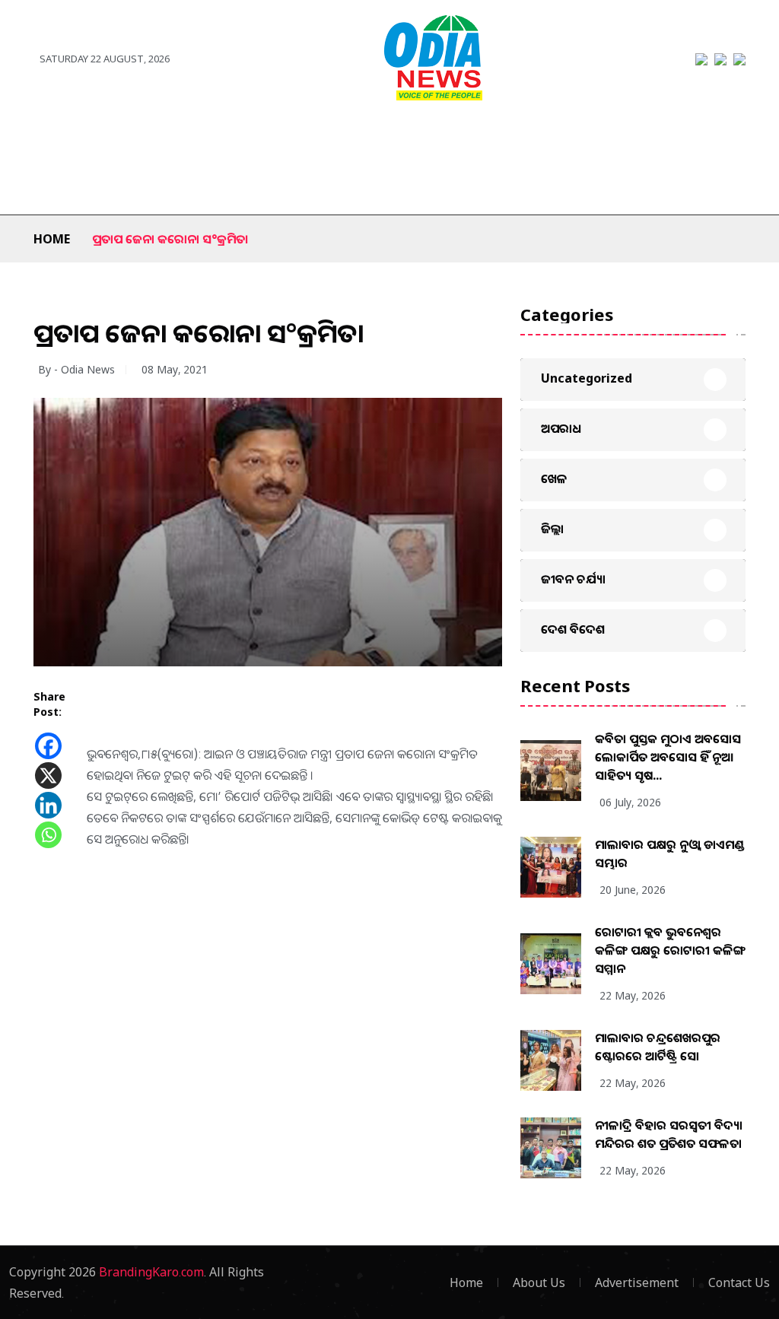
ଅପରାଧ (600, 138)
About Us (539, 1282)
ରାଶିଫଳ (65, 184)
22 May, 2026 (632, 995)
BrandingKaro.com (151, 1271)
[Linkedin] (48, 805)
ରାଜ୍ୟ (46, 138)
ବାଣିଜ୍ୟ (435, 138)
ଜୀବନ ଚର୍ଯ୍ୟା (674, 138)
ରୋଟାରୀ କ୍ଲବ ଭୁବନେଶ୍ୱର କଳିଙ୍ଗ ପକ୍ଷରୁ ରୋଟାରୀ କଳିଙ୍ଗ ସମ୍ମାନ (670, 950)
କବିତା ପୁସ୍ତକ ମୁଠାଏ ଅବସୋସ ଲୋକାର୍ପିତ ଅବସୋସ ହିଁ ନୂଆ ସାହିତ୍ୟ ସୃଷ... (668, 756)
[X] (48, 775)
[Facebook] (48, 746)
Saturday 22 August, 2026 (105, 58)
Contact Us (739, 1282)
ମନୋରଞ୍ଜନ (365, 138)
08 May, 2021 (174, 369)
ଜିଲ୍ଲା (95, 138)
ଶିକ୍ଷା (121, 184)
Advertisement (637, 1282)
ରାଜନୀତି (240, 138)
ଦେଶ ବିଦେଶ (162, 138)
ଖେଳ (299, 138)
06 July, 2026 (630, 802)
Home (51, 238)
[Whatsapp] (48, 835)
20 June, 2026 (632, 889)
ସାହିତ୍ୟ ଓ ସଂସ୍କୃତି (517, 138)
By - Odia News (76, 369)
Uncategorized (586, 378)
